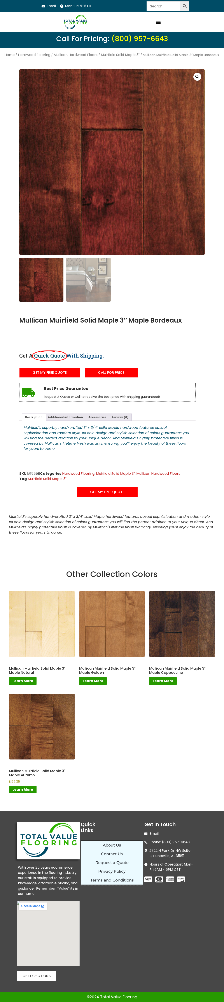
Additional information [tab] (65, 417)
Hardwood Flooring (34, 54)
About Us (112, 845)
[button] (158, 22)
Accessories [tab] (97, 417)
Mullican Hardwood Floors (76, 54)
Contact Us (112, 854)
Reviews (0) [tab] (120, 417)
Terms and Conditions (112, 880)
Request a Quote (112, 862)
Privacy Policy (112, 871)
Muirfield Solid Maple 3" (120, 54)
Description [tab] (33, 417)
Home (9, 54)
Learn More (22, 680)
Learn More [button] (22, 789)
